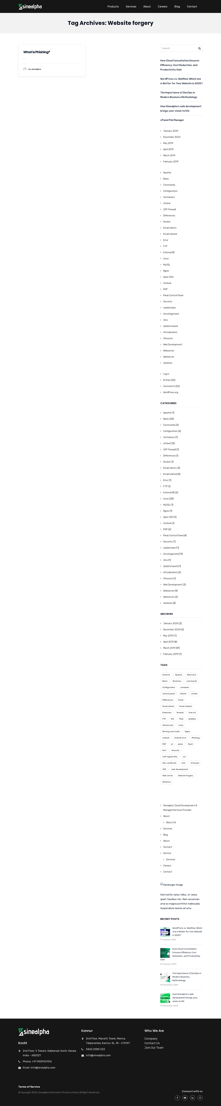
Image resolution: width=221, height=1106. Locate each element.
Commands (169, 185)
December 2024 (171, 137)
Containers (169, 197)
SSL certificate (169, 763)
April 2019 (168, 149)
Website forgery (185, 775)
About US (171, 822)
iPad (181, 719)
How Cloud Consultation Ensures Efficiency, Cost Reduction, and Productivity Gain (179, 65)
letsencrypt (167, 725)
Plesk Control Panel (173, 295)
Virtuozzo (195, 763)
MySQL (166, 264)
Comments (171, 386)
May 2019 (168, 143)
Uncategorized (171, 313)
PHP (165, 289)
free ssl (192, 712)
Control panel (168, 694)
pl (172, 744)
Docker (167, 221)
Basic (166, 178)
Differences (169, 215)
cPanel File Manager (172, 120)
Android (166, 675)
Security (167, 301)
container (184, 687)
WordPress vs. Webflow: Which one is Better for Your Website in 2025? (181, 81)
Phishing (196, 738)
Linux (166, 258)
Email (180, 700)
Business (177, 681)
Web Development (172, 344)
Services (131, 6)
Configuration (170, 191)
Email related (170, 234)
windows (167, 363)
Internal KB (169, 252)
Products (113, 6)
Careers (162, 6)
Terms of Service (29, 1086)
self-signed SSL (170, 757)
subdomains (169, 307)
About (147, 6)
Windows (166, 782)
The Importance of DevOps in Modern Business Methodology (178, 95)
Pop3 (190, 744)
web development (179, 769)
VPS (164, 769)
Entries (169, 380)
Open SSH (168, 277)
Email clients (170, 228)
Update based (170, 326)
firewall (180, 712)
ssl (184, 757)
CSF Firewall (169, 209)
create (194, 694)
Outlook (167, 283)
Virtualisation (170, 332)
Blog (177, 6)
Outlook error (180, 738)
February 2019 (170, 161)
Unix (165, 320)
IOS (172, 719)
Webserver (168, 350)
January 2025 (170, 131)
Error (165, 240)
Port (164, 750)
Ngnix (166, 271)
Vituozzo (168, 338)
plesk (180, 744)
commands (192, 681)
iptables (192, 719)
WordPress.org (170, 392)
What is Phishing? (36, 52)
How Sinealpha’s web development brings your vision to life (180, 108)
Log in (166, 374)
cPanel (166, 203)
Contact (192, 6)
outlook (165, 738)
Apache (167, 172)
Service (167, 853)
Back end (191, 675)
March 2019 (169, 155)
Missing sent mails (171, 731)
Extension (166, 712)
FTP (165, 246)
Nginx (187, 731)
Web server (167, 775)
